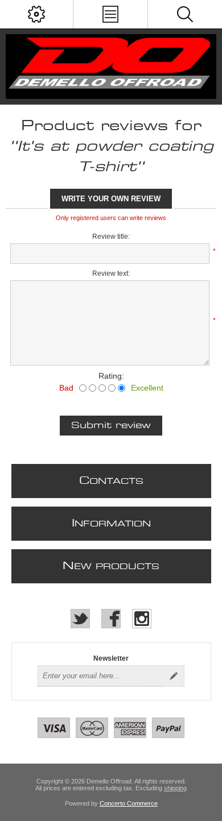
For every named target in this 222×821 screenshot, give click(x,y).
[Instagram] (142, 618)
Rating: (111, 375)
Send (173, 676)
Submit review (111, 425)
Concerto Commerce (129, 803)
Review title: (111, 237)
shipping (175, 788)
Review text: (111, 273)
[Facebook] (111, 618)
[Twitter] (80, 618)
